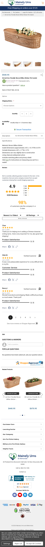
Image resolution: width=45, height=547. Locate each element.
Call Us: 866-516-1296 (22, 468)
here (7, 160)
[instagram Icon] (25, 495)
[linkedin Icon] (30, 495)
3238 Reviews (14, 195)
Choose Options (12, 393)
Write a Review (22, 218)
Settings (6, 543)
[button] (22, 521)
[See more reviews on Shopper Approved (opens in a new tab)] (17, 247)
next (41, 394)
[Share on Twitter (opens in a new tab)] (13, 247)
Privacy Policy (18, 539)
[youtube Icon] (20, 495)
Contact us (22, 472)
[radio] (33, 186)
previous (3, 394)
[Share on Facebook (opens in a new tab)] (9, 247)
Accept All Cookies (33, 543)
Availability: (6, 121)
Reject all (18, 543)
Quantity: (15, 113)
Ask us (22, 85)
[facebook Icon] (14, 495)
